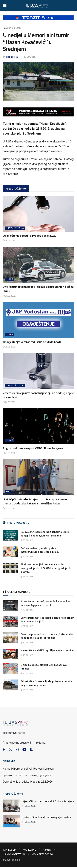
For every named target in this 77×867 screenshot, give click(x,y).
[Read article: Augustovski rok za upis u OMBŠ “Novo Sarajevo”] (38, 426)
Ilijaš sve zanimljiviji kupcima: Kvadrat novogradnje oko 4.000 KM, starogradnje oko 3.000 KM (46, 568)
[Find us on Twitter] (10, 749)
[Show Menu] (4, 5)
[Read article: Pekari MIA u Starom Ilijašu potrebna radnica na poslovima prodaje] (10, 685)
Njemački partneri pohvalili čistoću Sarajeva (28, 768)
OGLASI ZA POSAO (42, 854)
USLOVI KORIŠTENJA (14, 854)
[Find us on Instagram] (17, 749)
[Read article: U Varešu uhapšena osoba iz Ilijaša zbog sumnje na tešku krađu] (38, 265)
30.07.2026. (27, 674)
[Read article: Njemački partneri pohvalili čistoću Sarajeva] (11, 806)
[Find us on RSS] (31, 750)
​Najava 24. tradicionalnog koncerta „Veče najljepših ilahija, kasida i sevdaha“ (45, 533)
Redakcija (12, 56)
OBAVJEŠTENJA (15, 228)
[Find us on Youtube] (24, 749)
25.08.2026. (10, 347)
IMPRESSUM (9, 849)
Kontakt (47, 849)
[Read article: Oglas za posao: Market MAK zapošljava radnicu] (10, 668)
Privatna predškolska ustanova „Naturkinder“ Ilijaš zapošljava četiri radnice (47, 636)
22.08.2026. (27, 626)
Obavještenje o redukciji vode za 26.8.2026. (29, 235)
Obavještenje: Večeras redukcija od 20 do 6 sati (32, 342)
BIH (8, 492)
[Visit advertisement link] (38, 20)
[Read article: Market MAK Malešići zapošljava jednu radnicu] (10, 654)
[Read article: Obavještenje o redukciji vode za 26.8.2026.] (38, 214)
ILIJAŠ (17, 28)
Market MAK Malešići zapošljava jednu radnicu (47, 650)
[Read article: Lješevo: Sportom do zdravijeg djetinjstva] (11, 821)
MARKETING (29, 849)
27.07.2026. (27, 690)
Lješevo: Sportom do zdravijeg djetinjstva (27, 775)
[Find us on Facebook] (4, 749)
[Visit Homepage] (37, 5)
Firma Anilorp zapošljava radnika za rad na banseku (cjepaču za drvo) (45, 603)
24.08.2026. (10, 402)
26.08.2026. (10, 241)
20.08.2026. (27, 540)
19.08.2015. (30, 56)
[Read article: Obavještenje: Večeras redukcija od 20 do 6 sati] (38, 320)
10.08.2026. (27, 643)
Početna (7, 28)
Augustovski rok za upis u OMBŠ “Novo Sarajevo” (33, 448)
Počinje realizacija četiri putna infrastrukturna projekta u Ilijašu (40, 550)
